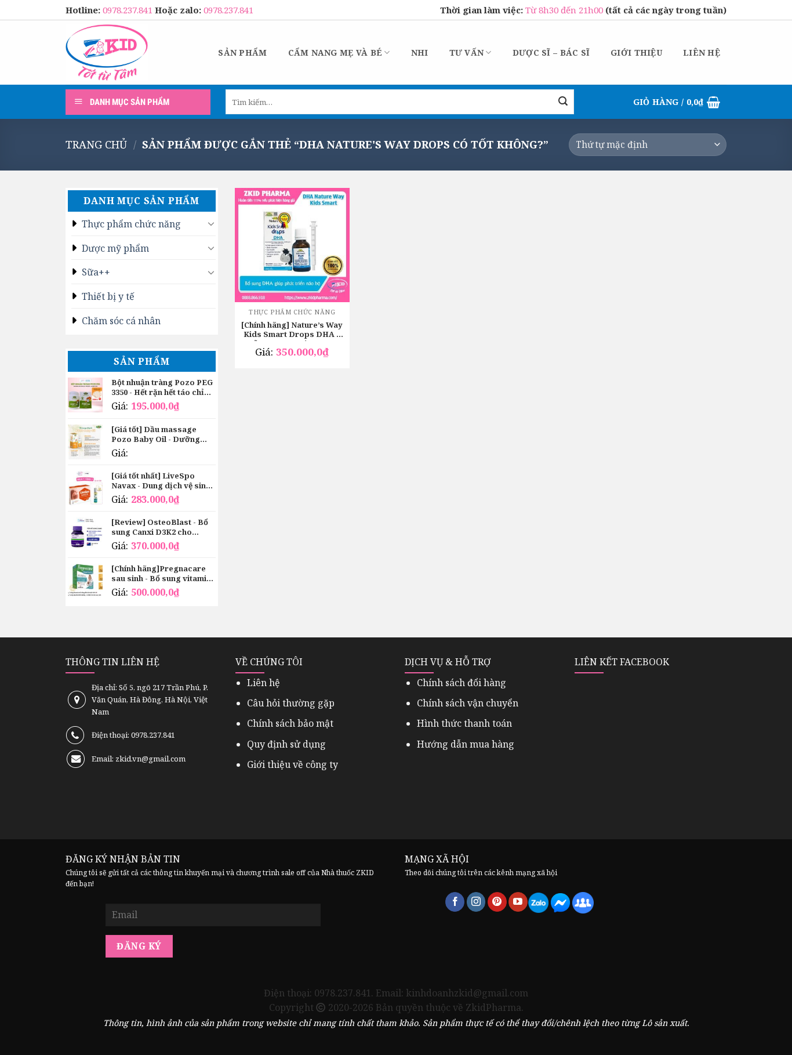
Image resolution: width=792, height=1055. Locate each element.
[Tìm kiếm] (563, 102)
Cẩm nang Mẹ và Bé (335, 52)
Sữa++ (96, 272)
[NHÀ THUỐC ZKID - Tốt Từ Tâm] (107, 52)
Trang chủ (96, 144)
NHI (419, 52)
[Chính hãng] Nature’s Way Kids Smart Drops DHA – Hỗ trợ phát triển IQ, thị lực (292, 330)
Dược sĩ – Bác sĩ (551, 52)
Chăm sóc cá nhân (121, 320)
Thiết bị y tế (108, 296)
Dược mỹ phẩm (115, 248)
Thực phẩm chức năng (131, 223)
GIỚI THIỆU (636, 52)
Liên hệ (701, 52)
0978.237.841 (129, 10)
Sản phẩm (242, 52)
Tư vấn (466, 52)
